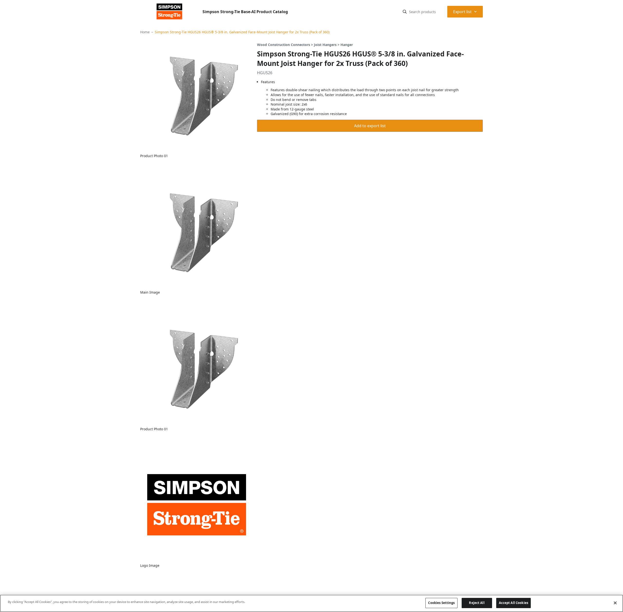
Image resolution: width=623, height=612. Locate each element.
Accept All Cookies (513, 603)
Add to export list (370, 125)
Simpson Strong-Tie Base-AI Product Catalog (245, 11)
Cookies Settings (441, 603)
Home (145, 32)
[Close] (615, 602)
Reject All (476, 603)
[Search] (405, 12)
